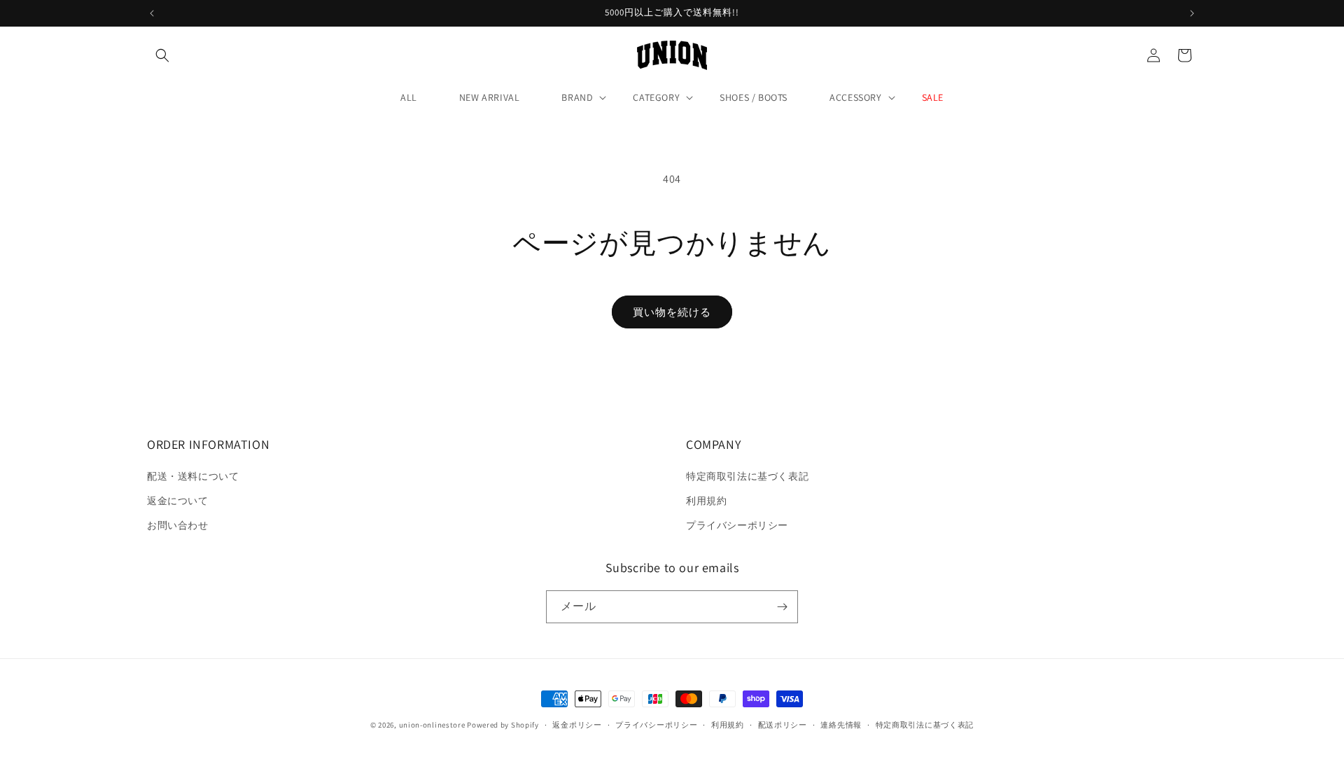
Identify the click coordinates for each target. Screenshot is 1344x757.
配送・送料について (193, 477)
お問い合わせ (178, 526)
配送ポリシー (782, 725)
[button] (162, 55)
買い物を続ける (672, 312)
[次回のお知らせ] (1192, 13)
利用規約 (706, 501)
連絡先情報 (841, 725)
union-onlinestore (432, 725)
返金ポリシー (576, 725)
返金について (178, 501)
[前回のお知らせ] (151, 13)
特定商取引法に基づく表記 (747, 477)
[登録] (781, 606)
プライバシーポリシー (737, 526)
